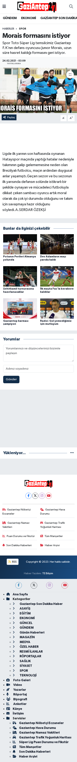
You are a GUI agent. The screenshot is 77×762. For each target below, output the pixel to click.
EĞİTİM (25, 613)
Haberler (8, 28)
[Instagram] (42, 496)
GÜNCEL (26, 623)
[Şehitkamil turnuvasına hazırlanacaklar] (20, 276)
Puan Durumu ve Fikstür (21, 536)
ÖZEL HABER (28, 646)
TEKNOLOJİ (28, 675)
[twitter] (34, 585)
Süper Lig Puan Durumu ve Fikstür (44, 742)
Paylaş (11, 117)
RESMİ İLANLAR (31, 651)
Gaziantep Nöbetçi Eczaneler (16, 511)
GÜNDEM (10, 18)
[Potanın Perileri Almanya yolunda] (20, 244)
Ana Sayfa (20, 594)
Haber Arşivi (52, 545)
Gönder (11, 379)
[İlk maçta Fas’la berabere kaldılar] (57, 276)
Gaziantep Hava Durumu (52, 511)
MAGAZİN (27, 637)
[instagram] (49, 585)
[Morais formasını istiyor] (38, 90)
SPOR (22, 28)
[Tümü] (72, 453)
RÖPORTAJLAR (30, 656)
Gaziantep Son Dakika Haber (41, 603)
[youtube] (64, 585)
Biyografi (20, 699)
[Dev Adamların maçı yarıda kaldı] (57, 244)
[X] (35, 496)
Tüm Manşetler (53, 536)
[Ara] (71, 6)
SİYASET (25, 665)
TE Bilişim (47, 573)
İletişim (18, 713)
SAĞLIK (25, 661)
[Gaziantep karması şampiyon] (20, 308)
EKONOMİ (28, 18)
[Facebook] (28, 496)
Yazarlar (19, 689)
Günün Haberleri (31, 632)
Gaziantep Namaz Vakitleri (16, 524)
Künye (17, 708)
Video (17, 684)
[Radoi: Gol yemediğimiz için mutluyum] (57, 308)
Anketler (20, 704)
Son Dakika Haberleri (19, 545)
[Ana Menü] (4, 6)
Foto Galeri (21, 680)
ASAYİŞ (24, 608)
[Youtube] (49, 496)
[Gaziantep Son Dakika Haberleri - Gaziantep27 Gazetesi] (36, 7)
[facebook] (18, 585)
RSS (14, 561)
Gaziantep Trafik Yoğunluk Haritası (52, 524)
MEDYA (24, 642)
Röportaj (20, 694)
